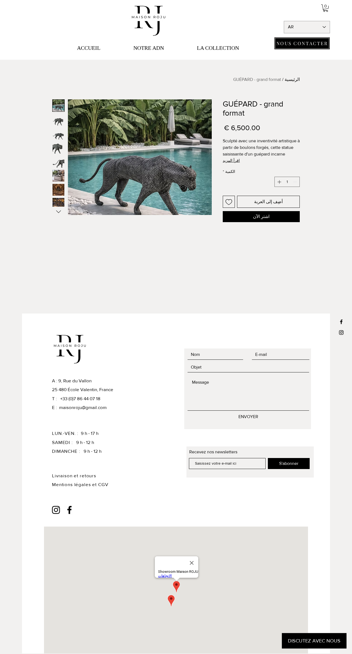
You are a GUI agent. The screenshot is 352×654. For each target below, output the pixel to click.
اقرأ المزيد (231, 160)
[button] (325, 8)
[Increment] (278, 182)
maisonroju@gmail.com (83, 407)
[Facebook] (341, 322)
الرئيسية (292, 79)
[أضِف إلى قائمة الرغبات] (229, 202)
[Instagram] (341, 332)
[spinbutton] (287, 182)
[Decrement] (295, 182)
